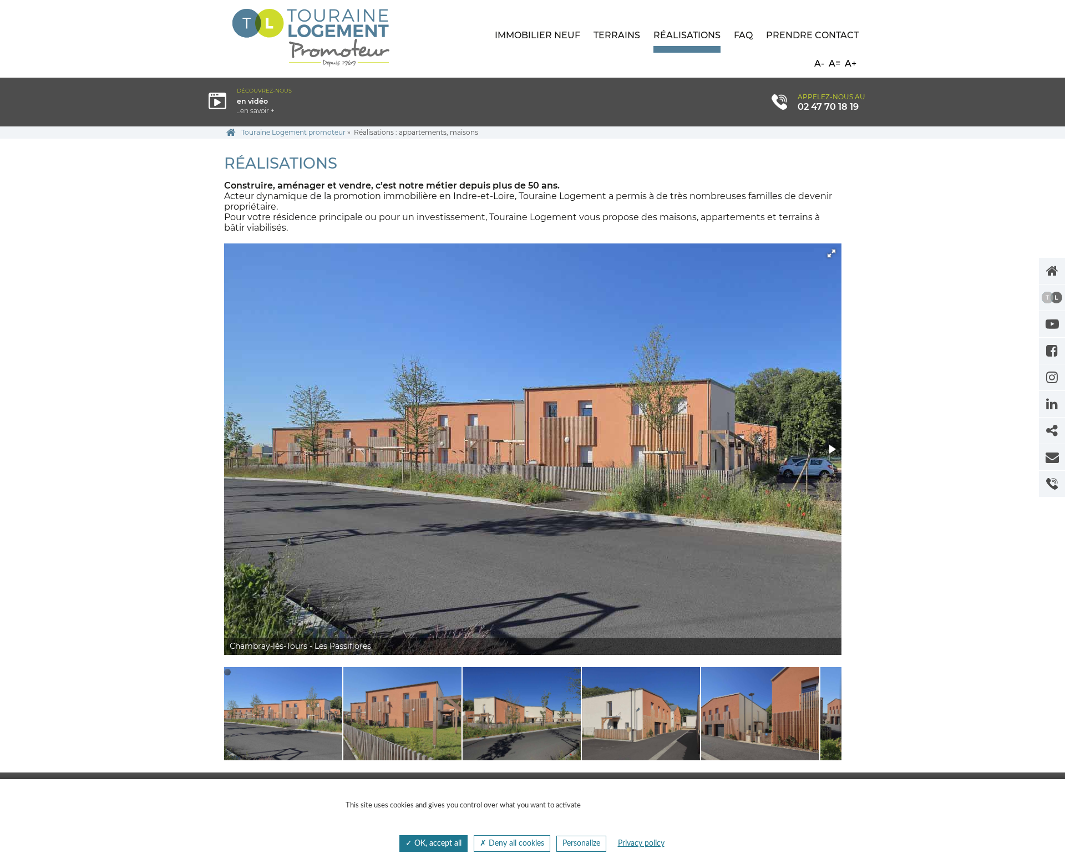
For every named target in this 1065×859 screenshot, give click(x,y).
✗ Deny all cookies (512, 843)
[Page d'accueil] (1052, 271)
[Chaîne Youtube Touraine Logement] (1052, 324)
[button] (831, 253)
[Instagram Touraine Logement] (1052, 377)
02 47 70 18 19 (828, 106)
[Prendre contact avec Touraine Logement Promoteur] (1052, 457)
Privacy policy (641, 843)
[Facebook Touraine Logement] (1052, 351)
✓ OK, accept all (433, 843)
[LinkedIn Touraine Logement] (1052, 404)
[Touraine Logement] (1052, 297)
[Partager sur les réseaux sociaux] (1052, 431)
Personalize (581, 843)
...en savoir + (287, 101)
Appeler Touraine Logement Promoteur (1052, 484)
